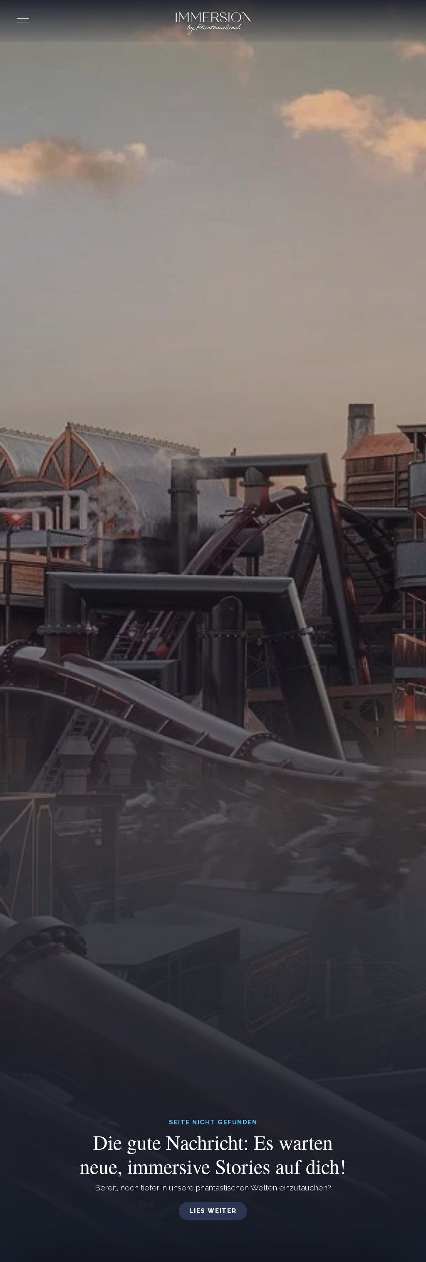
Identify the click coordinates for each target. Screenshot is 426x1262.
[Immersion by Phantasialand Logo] (213, 23)
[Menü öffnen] (22, 20)
